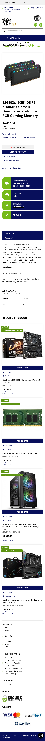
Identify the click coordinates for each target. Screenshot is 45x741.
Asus (7, 630)
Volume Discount (18, 152)
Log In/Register (9, 2)
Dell (6, 633)
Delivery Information (13, 660)
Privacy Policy (10, 665)
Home (4, 43)
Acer (6, 628)
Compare (10, 156)
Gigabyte (8, 636)
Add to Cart (22, 367)
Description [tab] (9, 233)
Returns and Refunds (13, 668)
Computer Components (17, 43)
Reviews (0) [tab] (9, 238)
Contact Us (9, 684)
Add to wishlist (12, 160)
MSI (6, 647)
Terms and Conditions (14, 671)
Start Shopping (14, 38)
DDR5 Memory (20, 45)
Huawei (8, 641)
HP (6, 638)
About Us (8, 657)
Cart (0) (22, 2)
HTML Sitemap (10, 673)
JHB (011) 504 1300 (36, 8)
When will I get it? (9, 134)
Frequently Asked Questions (16, 663)
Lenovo (7, 644)
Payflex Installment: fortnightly (18, 137)
